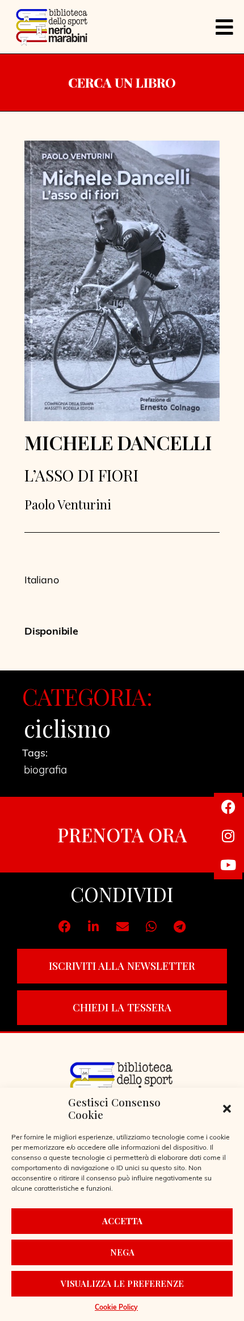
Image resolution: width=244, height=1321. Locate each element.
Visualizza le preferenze (122, 1283)
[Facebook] (228, 807)
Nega (122, 1252)
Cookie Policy (116, 1307)
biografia (45, 771)
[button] (227, 1108)
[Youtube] (228, 865)
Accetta (122, 1221)
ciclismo (67, 728)
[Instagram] (228, 836)
